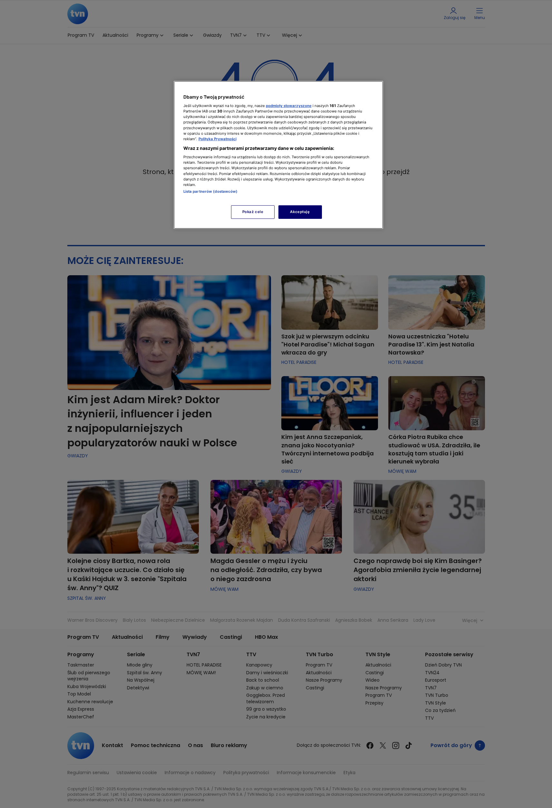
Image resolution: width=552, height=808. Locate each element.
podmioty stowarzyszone (289, 105)
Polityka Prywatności (218, 139)
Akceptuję (300, 211)
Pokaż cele (253, 211)
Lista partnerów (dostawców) (210, 191)
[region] (278, 155)
